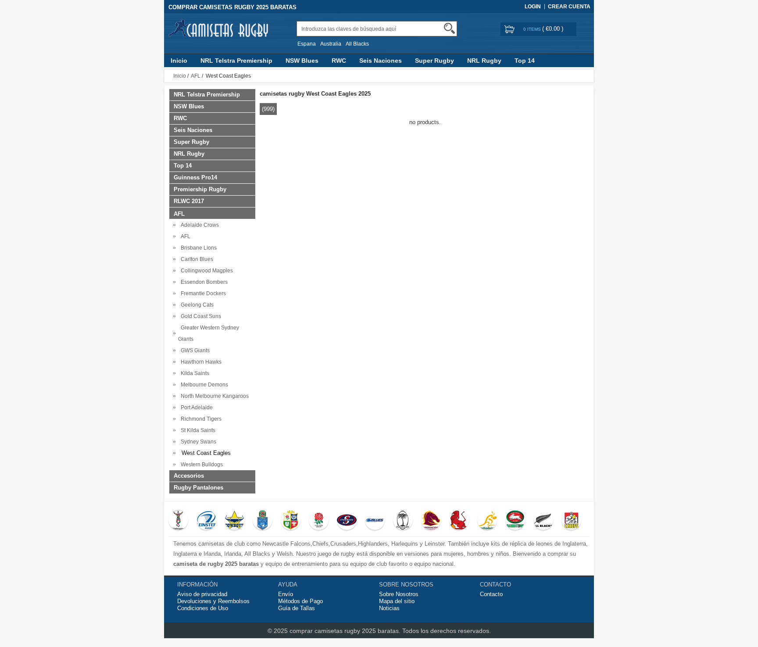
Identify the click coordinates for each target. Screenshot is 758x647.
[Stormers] (347, 521)
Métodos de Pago (300, 601)
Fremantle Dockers (202, 293)
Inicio (179, 60)
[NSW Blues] (262, 521)
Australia (330, 44)
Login (533, 7)
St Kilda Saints (196, 430)
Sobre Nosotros (398, 594)
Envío (285, 594)
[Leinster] (206, 521)
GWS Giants (194, 350)
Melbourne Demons (203, 385)
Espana (306, 44)
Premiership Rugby (200, 189)
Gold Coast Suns (199, 316)
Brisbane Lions (197, 248)
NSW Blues (302, 60)
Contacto (491, 594)
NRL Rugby (484, 60)
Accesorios (189, 475)
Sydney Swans (197, 442)
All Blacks (357, 44)
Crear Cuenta (569, 7)
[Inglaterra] (319, 521)
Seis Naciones (380, 60)
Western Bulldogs (200, 464)
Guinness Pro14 (195, 177)
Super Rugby (434, 60)
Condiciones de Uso (202, 608)
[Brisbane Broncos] (431, 521)
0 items (532, 29)
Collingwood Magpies (205, 271)
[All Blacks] (543, 521)
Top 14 (525, 60)
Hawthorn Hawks (200, 362)
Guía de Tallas (296, 608)
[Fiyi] (403, 521)
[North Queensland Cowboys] (234, 521)
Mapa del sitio (397, 601)
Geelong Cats (196, 305)
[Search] (449, 28)
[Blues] (375, 521)
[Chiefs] (571, 521)
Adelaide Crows (198, 225)
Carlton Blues (195, 259)
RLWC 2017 (189, 201)
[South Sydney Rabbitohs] (515, 521)
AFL (195, 76)
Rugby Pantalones (198, 487)
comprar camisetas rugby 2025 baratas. (346, 630)
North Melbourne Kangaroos (213, 396)
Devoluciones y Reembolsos (213, 601)
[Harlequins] (178, 521)
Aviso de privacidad (202, 594)
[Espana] (459, 521)
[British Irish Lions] (290, 521)
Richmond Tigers (200, 419)
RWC (339, 60)
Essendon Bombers (203, 282)
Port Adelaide (195, 407)
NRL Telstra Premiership (236, 60)
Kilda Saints (193, 373)
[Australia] (487, 521)
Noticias (389, 608)
